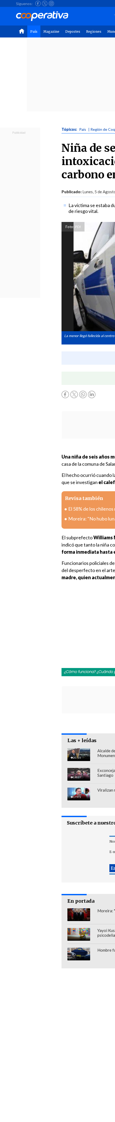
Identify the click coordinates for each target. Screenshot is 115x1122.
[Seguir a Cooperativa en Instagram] (51, 3)
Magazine (51, 31)
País (33, 31)
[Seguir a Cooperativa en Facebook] (38, 3)
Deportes (72, 31)
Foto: (70, 227)
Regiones (93, 31)
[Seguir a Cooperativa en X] (44, 3)
